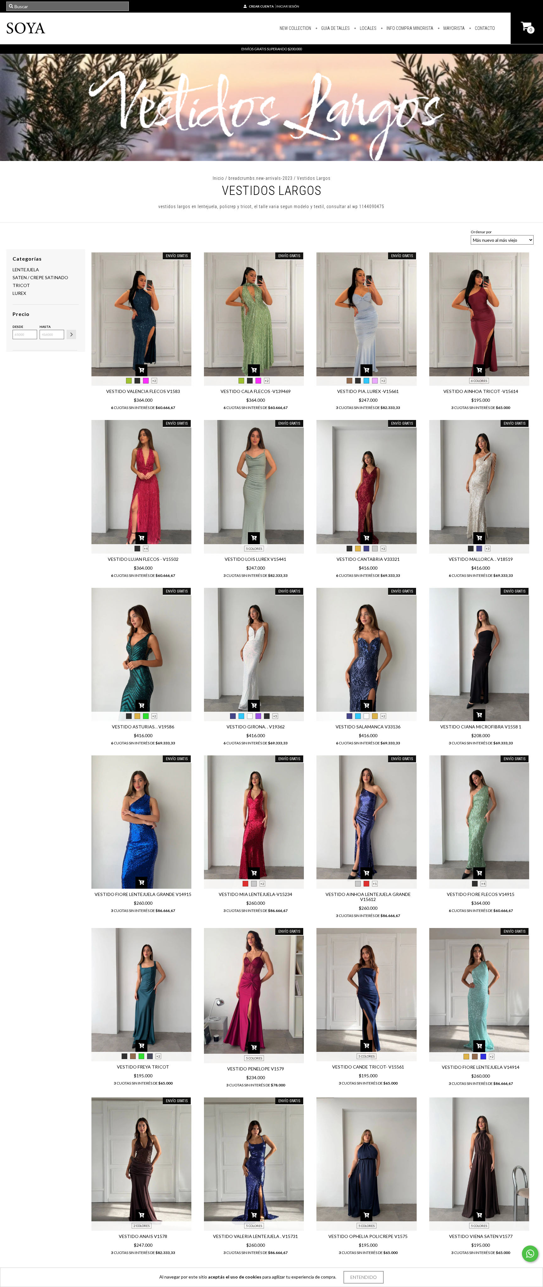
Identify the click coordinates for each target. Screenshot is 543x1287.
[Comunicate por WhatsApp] (530, 1254)
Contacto (484, 28)
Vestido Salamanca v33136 (368, 726)
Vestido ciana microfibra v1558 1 (480, 726)
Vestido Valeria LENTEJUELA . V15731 (255, 1236)
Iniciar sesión (287, 6)
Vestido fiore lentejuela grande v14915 (143, 894)
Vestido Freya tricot (143, 1066)
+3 (488, 548)
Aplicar (71, 334)
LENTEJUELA (26, 269)
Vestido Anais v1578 (143, 1236)
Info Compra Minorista (409, 28)
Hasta (45, 327)
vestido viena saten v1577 (481, 1236)
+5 (275, 716)
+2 (154, 381)
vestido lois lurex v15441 (255, 559)
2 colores (142, 1226)
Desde (18, 327)
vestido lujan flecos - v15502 (143, 559)
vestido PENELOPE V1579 (255, 1068)
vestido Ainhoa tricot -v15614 (480, 391)
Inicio (218, 178)
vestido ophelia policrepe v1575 (368, 1236)
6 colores (479, 381)
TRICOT (21, 285)
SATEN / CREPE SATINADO (40, 277)
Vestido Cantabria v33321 (368, 559)
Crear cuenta (261, 6)
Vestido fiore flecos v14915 (480, 894)
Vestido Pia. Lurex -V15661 (368, 391)
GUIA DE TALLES (335, 28)
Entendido (363, 1277)
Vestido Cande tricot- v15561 (368, 1066)
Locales (367, 28)
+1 (375, 884)
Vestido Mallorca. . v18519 (481, 559)
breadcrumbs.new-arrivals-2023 (260, 178)
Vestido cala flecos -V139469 (256, 391)
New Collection (295, 28)
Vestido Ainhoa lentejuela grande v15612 (368, 897)
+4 (146, 548)
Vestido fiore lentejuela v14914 (480, 1067)
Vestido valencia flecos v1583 (143, 391)
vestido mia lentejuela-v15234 (255, 894)
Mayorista (453, 28)
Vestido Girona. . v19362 (256, 726)
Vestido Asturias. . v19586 (143, 726)
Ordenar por (481, 231)
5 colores (254, 548)
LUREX (19, 293)
